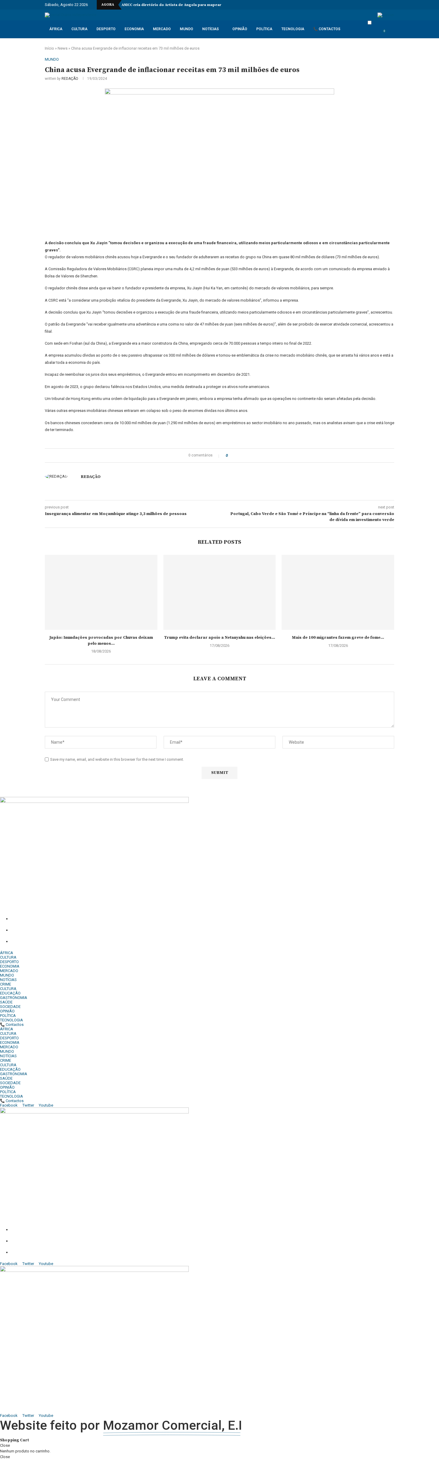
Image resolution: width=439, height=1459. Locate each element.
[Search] (391, 34)
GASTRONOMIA (13, 997)
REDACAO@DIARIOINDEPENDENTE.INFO (75, 941)
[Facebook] (350, 5)
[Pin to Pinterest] (242, 455)
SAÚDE (6, 1002)
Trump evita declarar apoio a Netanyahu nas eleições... (219, 637)
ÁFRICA (55, 29)
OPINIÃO (239, 29)
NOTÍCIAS (210, 29)
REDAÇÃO (70, 79)
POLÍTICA (264, 29)
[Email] (375, 5)
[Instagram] (357, 5)
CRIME (5, 984)
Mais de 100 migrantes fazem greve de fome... (338, 637)
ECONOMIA (134, 29)
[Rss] (388, 5)
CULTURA (79, 29)
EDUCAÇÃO (10, 993)
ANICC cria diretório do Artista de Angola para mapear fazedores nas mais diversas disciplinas (209, 5)
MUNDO (186, 29)
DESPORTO (106, 29)
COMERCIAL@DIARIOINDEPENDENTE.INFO (80, 930)
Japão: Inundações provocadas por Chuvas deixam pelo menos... (101, 640)
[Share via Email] (248, 455)
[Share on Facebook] (234, 455)
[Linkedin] (364, 5)
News (62, 48)
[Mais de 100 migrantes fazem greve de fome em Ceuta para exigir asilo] (338, 592)
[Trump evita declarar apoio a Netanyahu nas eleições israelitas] (219, 592)
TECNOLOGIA (292, 29)
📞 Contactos (326, 29)
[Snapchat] (381, 5)
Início (49, 48)
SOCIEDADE (10, 1006)
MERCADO (162, 29)
